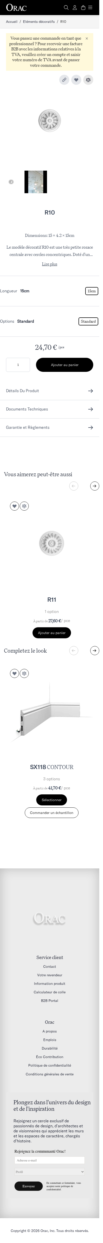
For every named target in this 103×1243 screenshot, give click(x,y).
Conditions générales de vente (50, 1074)
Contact (49, 966)
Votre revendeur (49, 975)
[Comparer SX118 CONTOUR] (24, 673)
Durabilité (50, 1048)
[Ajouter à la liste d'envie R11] (14, 506)
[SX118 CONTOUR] (51, 710)
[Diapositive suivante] (94, 486)
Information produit (49, 983)
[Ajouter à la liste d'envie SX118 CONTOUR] (14, 673)
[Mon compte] (75, 8)
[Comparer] (88, 80)
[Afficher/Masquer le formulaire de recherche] (66, 8)
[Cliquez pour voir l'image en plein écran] (49, 120)
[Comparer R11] (24, 506)
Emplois (49, 1040)
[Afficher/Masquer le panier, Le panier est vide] (83, 8)
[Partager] (64, 80)
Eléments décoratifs (39, 21)
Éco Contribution (49, 1057)
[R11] (51, 543)
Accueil (12, 21)
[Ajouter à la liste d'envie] (76, 80)
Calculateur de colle (50, 992)
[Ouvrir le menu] (90, 8)
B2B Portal (49, 1000)
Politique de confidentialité (49, 1065)
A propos (49, 1031)
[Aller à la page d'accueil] (16, 8)
